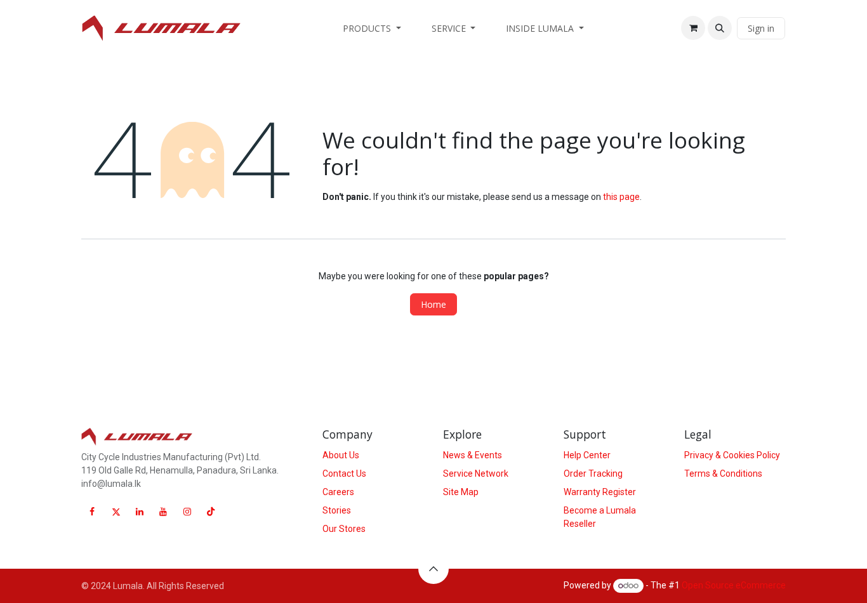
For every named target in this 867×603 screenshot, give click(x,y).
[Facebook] (92, 511)
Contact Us (344, 473)
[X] (116, 511)
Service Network (475, 473)
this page (621, 197)
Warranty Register (600, 492)
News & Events (472, 455)
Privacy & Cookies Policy (732, 455)
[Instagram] (187, 511)
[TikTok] (211, 511)
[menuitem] (372, 28)
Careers (338, 492)
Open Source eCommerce (734, 585)
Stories (336, 510)
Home (433, 304)
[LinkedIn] (140, 511)
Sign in (761, 28)
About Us (340, 455)
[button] (720, 28)
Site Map (461, 492)
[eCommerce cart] (693, 28)
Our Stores (344, 529)
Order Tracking (593, 473)
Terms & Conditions (723, 473)
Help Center (587, 455)
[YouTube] (163, 511)
